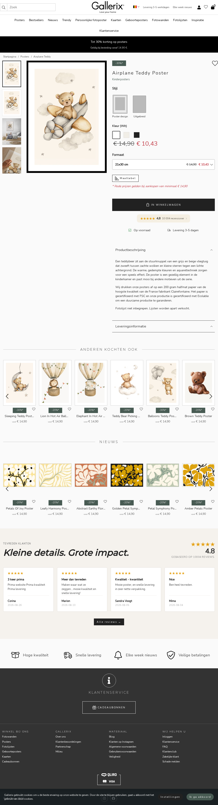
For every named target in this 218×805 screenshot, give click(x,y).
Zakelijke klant (170, 756)
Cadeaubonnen (112, 707)
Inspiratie (198, 20)
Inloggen (167, 736)
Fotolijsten (180, 20)
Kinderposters (121, 79)
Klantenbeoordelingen (68, 741)
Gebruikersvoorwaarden (122, 751)
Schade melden (171, 761)
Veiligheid (114, 756)
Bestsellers (36, 20)
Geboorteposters (136, 20)
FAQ (165, 746)
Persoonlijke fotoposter (91, 20)
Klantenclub (169, 751)
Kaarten (116, 20)
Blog (112, 736)
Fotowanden (160, 20)
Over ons (61, 736)
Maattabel (127, 178)
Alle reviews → (109, 622)
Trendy (66, 20)
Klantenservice (109, 31)
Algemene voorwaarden (122, 746)
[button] (3, 7)
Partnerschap (63, 746)
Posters (19, 20)
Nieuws (53, 20)
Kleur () (119, 126)
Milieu (59, 751)
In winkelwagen (166, 205)
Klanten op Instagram (121, 741)
